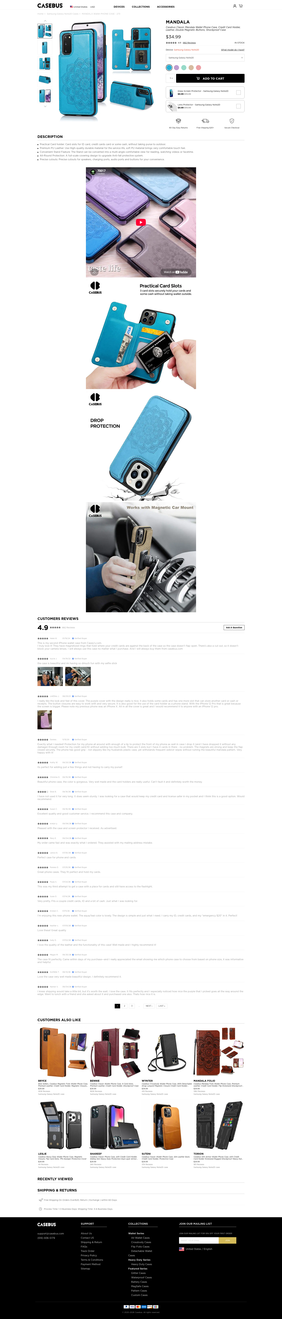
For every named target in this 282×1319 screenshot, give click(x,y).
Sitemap (85, 1268)
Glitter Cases (138, 1273)
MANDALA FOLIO (204, 1080)
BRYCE (42, 1080)
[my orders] (235, 6)
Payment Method (90, 1264)
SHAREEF (96, 1153)
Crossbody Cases (141, 1242)
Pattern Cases (139, 1290)
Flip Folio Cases (140, 1246)
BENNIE (95, 1080)
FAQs (84, 1246)
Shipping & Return (91, 1242)
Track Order (87, 1251)
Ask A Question (234, 627)
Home (40, 14)
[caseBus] (50, 5)
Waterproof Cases (141, 1277)
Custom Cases (139, 1295)
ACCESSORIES (165, 6)
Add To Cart (213, 78)
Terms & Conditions (92, 1259)
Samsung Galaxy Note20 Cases (62, 14)
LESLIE (42, 1153)
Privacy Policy (89, 1255)
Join (227, 1240)
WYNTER (147, 1080)
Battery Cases (139, 1282)
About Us (86, 1233)
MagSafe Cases (140, 1286)
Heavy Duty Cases (141, 1264)
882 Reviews (189, 43)
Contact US (87, 1237)
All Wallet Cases (140, 1237)
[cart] (241, 6)
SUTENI (146, 1153)
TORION (199, 1153)
